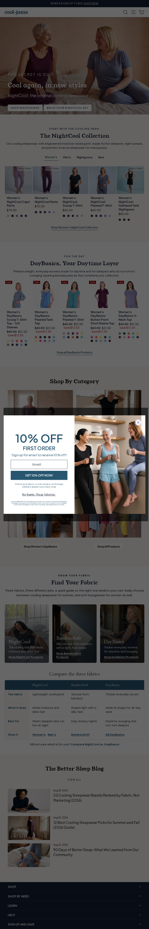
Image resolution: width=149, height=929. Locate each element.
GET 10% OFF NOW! (39, 475)
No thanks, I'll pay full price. (39, 494)
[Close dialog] (138, 422)
